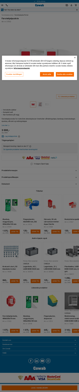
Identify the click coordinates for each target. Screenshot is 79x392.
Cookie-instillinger (14, 74)
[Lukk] (74, 57)
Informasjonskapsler (22, 68)
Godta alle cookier (65, 74)
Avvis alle (47, 74)
